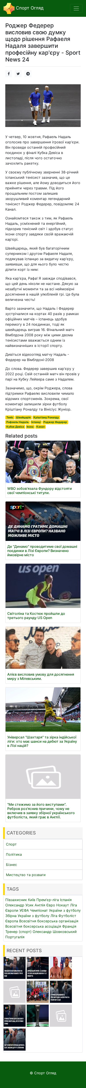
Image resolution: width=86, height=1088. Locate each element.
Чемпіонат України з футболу (55, 910)
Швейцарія (23, 417)
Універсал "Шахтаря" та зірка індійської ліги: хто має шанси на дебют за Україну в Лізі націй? (42, 741)
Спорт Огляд (29, 8)
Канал (40, 426)
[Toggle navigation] (76, 8)
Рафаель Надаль (17, 422)
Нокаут (62, 905)
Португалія (14, 937)
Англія (40, 905)
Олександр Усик (19, 905)
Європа (11, 921)
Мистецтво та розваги (26, 875)
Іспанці (36, 422)
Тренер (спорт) (18, 931)
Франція (69, 926)
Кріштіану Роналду (46, 417)
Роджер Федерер (55, 422)
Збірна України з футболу (27, 915)
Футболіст (67, 915)
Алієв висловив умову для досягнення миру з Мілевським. (40, 676)
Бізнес (11, 864)
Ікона (30, 426)
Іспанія (66, 900)
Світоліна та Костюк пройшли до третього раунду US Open (36, 615)
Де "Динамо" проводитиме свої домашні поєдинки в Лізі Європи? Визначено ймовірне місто (42, 550)
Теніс (9, 417)
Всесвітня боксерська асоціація (33, 926)
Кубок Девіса (15, 426)
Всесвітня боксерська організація (48, 921)
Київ (31, 900)
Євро (50, 905)
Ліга (53, 915)
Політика (14, 854)
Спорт (11, 844)
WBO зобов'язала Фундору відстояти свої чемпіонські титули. (39, 490)
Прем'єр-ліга (47, 900)
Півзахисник (16, 900)
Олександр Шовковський (55, 931)
